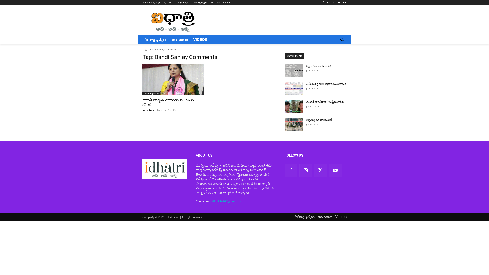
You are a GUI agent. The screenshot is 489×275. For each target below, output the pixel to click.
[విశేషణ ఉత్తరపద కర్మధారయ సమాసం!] (294, 88)
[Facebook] (323, 3)
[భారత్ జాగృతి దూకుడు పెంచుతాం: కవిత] (173, 79)
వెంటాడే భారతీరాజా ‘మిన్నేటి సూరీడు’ (325, 101)
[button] (342, 39)
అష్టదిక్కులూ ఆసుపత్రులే (319, 119)
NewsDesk (148, 109)
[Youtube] (344, 3)
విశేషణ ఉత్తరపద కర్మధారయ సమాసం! (326, 83)
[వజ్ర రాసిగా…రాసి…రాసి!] (294, 70)
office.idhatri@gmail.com (225, 201)
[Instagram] (328, 3)
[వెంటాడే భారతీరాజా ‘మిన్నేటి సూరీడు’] (294, 106)
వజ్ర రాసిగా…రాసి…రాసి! (318, 65)
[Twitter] (334, 3)
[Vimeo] (339, 3)
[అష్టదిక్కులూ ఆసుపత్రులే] (294, 124)
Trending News (151, 93)
